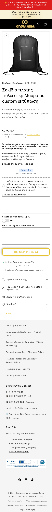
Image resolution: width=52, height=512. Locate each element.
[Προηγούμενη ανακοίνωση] (5, 14)
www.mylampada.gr (19, 443)
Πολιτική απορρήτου (16, 375)
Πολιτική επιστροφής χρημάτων (30, 496)
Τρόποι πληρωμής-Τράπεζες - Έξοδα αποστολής (24, 344)
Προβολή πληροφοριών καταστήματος (24, 270)
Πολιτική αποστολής (15, 505)
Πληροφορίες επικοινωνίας (36, 505)
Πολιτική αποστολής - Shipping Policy (25, 352)
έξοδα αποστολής (33, 134)
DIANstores (20, 493)
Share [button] (8, 313)
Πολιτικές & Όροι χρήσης (18, 369)
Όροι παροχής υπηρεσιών (36, 501)
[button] (6, 24)
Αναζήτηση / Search (16, 325)
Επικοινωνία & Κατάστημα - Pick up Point (23, 334)
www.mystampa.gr (19, 451)
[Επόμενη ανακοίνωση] (46, 14)
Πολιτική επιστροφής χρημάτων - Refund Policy (22, 360)
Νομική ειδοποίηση (27, 510)
